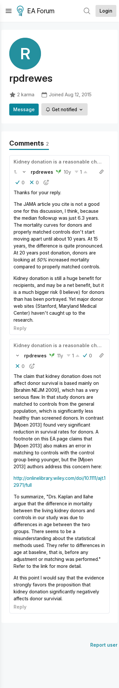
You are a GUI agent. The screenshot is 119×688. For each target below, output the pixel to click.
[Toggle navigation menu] (9, 11)
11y (60, 355)
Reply (20, 328)
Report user (104, 645)
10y (67, 172)
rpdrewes (42, 172)
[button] (16, 172)
